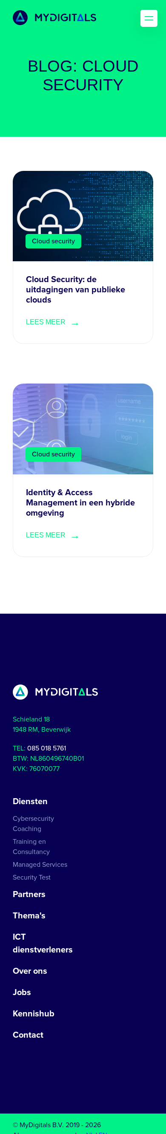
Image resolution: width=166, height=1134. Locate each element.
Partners (29, 894)
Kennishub (33, 1014)
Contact (28, 1035)
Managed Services (40, 864)
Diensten (30, 801)
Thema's (29, 916)
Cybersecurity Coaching (33, 823)
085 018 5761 (46, 748)
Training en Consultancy (31, 846)
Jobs (22, 992)
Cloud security (53, 241)
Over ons (30, 971)
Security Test (32, 877)
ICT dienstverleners (43, 943)
